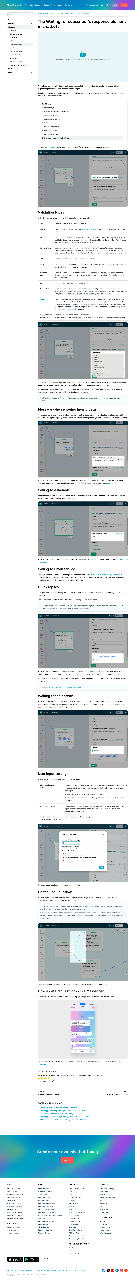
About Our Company (79, 1244)
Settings (110, 483)
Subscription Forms (13, 1197)
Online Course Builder (76, 1189)
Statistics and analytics (18, 65)
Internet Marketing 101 (107, 1197)
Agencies (103, 1221)
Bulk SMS (72, 1206)
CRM (10, 69)
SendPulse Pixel (74, 1218)
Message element (17, 44)
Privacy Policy (12, 1270)
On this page (47, 104)
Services (73, 1185)
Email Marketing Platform (15, 1218)
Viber (71, 1209)
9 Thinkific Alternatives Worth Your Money (56, 1114)
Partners (68, 5)
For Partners (106, 1217)
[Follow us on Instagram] (121, 1270)
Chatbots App (43, 1224)
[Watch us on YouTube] (112, 1270)
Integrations (104, 1203)
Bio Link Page (73, 1203)
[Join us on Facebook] (103, 1270)
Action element (16, 48)
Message (51, 147)
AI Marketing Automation (77, 1239)
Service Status (105, 1195)
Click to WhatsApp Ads (46, 1209)
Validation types (49, 108)
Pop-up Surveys (74, 1221)
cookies (73, 60)
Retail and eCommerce (15, 1227)
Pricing (37, 5)
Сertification (104, 1224)
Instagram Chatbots (45, 1192)
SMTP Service (12, 1192)
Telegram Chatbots (44, 1233)
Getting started (15, 31)
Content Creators (13, 1233)
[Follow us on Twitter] (108, 1270)
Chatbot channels (16, 34)
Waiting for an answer (51, 127)
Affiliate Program (105, 1227)
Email (10, 1185)
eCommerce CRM (75, 1197)
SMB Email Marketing (14, 1215)
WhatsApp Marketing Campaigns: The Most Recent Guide (62, 1111)
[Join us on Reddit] (126, 1270)
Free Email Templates (14, 1206)
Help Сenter (104, 1192)
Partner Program (105, 1230)
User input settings (50, 130)
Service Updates (74, 1254)
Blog (101, 1200)
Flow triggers (15, 41)
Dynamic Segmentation (77, 1236)
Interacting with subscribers (19, 55)
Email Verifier (11, 1209)
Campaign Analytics (14, 1203)
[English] (108, 5)
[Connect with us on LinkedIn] (117, 1270)
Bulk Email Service (13, 1189)
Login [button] (115, 5)
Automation (12, 23)
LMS (70, 1192)
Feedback (72, 1251)
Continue (89, 906)
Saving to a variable (51, 115)
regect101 (73, 309)
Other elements (16, 51)
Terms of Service (80, 1270)
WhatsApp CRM (43, 1218)
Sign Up (123, 5)
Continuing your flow (51, 134)
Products (28, 5)
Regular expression (44, 300)
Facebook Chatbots (45, 1230)
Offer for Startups (106, 1233)
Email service (13, 20)
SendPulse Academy (107, 1189)
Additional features (16, 62)
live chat (95, 317)
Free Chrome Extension (15, 1212)
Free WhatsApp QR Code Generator (50, 1215)
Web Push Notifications (77, 1212)
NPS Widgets (73, 1224)
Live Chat (72, 1227)
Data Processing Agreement (61, 1270)
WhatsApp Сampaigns (45, 1206)
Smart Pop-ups (74, 1215)
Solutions (12, 1223)
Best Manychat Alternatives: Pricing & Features (58, 1108)
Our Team (72, 1248)
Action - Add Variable (90, 229)
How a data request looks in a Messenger (58, 138)
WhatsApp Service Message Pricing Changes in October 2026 (64, 1116)
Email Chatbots (43, 1200)
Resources (58, 5)
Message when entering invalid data (56, 111)
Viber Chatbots (43, 1227)
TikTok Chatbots (43, 1195)
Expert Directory (105, 1212)
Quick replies (48, 123)
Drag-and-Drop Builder (15, 1195)
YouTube (105, 60)
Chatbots (11, 27)
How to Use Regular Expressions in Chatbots (66, 687)
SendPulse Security (42, 1270)
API (101, 1206)
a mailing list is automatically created (104, 575)
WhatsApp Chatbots (45, 1197)
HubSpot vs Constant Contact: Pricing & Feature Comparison (64, 1119)
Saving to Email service (52, 119)
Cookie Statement (26, 1270)
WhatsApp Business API (46, 1203)
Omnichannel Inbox (75, 1230)
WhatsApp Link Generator (47, 1212)
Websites (11, 72)
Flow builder (14, 37)
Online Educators (13, 1230)
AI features (13, 58)
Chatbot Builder (43, 1189)
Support (47, 5)
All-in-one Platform (75, 1233)
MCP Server (104, 1209)
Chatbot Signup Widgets (46, 1221)
